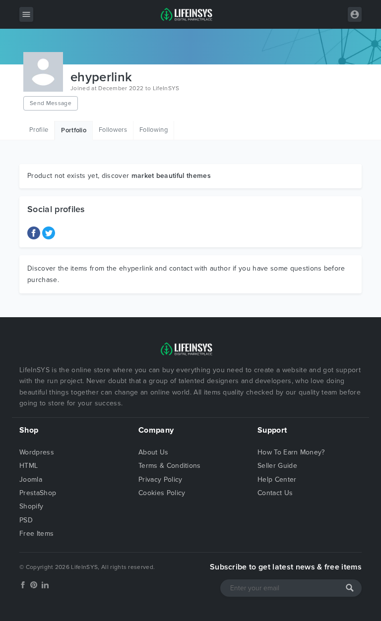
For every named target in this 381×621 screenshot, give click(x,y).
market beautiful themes (171, 175)
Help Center (277, 479)
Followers (113, 130)
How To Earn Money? (291, 452)
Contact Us (275, 493)
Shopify (31, 506)
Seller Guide (277, 465)
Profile (38, 130)
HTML (28, 465)
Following (153, 130)
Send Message (50, 103)
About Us (153, 452)
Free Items (36, 533)
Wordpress (36, 452)
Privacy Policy (160, 479)
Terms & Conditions (169, 465)
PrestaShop (37, 493)
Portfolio (73, 130)
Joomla (30, 479)
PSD (26, 520)
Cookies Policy (161, 493)
